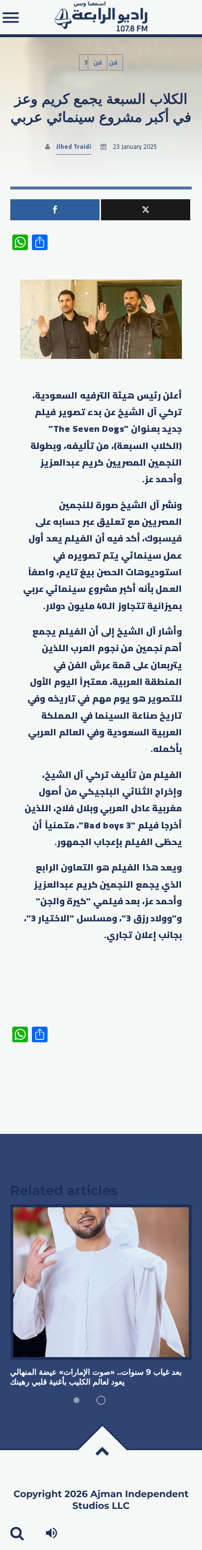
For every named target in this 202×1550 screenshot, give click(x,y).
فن (97, 62)
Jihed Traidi (73, 146)
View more (101, 1282)
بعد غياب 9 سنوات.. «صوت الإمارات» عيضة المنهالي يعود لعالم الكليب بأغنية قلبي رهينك (96, 1377)
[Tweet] (145, 209)
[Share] (55, 209)
